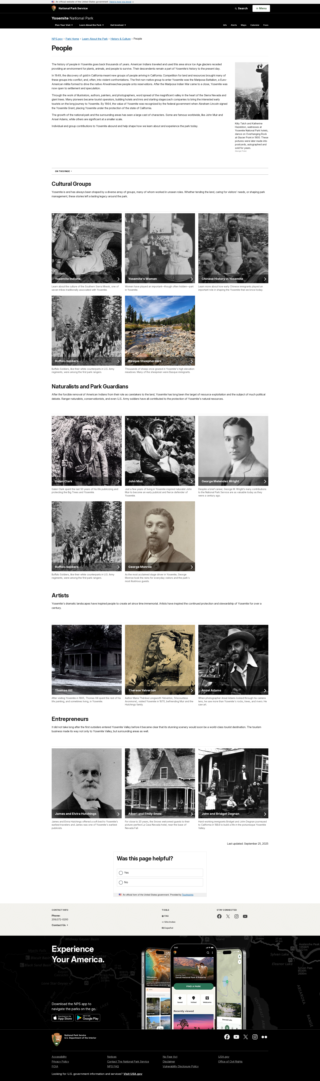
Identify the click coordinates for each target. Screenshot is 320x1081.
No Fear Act (170, 1056)
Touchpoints (187, 894)
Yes (126, 872)
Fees (265, 25)
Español (168, 928)
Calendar (254, 25)
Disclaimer (169, 1061)
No (126, 882)
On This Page (69, 171)
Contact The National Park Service (128, 1061)
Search (242, 8)
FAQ (166, 916)
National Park (72, 18)
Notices (111, 1056)
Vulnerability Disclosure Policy (181, 1066)
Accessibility (59, 1056)
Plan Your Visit (62, 25)
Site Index (170, 922)
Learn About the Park (90, 25)
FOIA (55, 1066)
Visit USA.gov (133, 1074)
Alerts (234, 25)
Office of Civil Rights (230, 1061)
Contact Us (59, 925)
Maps (243, 25)
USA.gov (223, 1056)
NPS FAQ (113, 1066)
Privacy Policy (60, 1061)
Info (225, 25)
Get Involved (117, 25)
